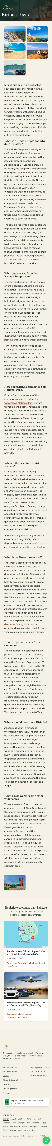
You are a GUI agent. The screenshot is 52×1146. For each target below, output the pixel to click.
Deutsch (37, 1119)
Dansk (29, 1119)
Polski (25, 1127)
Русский (44, 1127)
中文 (33, 1130)
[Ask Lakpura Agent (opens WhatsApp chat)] (46, 1140)
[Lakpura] (6, 6)
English (6, 1119)
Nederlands (15, 1127)
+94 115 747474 (38, 1072)
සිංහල (5, 1130)
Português (34, 1127)
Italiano (35, 1123)
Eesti (14, 1123)
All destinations (10, 1067)
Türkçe (27, 1130)
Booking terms (10, 1089)
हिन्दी (28, 1123)
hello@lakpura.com (40, 1067)
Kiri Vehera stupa (34, 823)
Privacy (6, 1093)
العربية (13, 1119)
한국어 (5, 1127)
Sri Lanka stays (10, 1072)
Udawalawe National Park (18, 403)
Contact (7, 1084)
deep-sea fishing (13, 624)
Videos (6, 1076)
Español (6, 1123)
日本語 (43, 1123)
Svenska (12, 1130)
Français (21, 1123)
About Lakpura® (10, 1080)
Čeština (21, 1119)
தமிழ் (20, 1130)
